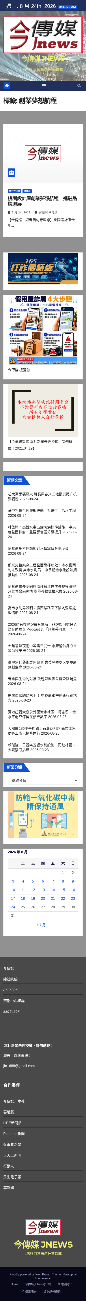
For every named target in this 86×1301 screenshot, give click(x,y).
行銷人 (8, 1166)
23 (73, 898)
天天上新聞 (12, 1155)
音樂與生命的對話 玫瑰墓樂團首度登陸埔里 (42, 679)
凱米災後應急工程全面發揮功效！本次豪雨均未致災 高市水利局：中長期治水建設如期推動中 (42, 570)
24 (13, 907)
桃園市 (27, 191)
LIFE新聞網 (12, 1123)
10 (13, 890)
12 (33, 890)
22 (63, 898)
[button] (79, 86)
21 (53, 898)
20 (43, 898)
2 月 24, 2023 (21, 212)
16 (73, 890)
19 (33, 898)
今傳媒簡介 (65, 1284)
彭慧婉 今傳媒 (47, 212)
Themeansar (42, 1278)
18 (23, 898)
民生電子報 (12, 1177)
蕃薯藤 (8, 1112)
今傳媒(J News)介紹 (38, 1284)
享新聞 (8, 1188)
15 (63, 890)
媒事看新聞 (12, 1144)
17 (13, 898)
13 (43, 890)
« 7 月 (41, 925)
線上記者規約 (52, 1291)
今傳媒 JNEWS (43, 58)
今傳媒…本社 (14, 1101)
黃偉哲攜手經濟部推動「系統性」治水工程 (42, 511)
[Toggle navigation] (44, 85)
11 (23, 890)
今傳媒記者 (29, 1291)
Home (14, 1284)
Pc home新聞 (14, 1134)
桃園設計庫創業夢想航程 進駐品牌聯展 (42, 201)
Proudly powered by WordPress (29, 1274)
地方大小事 (14, 191)
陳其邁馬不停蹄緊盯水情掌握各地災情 (38, 549)
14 (53, 890)
